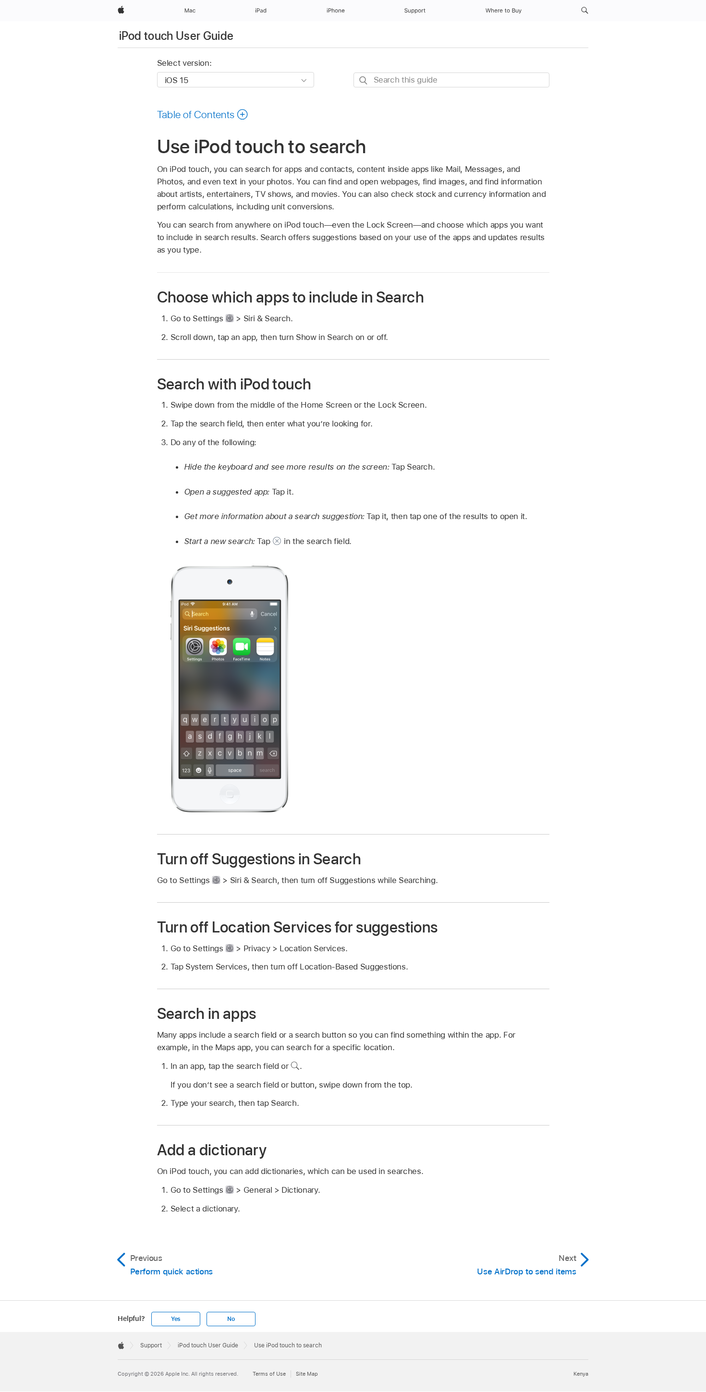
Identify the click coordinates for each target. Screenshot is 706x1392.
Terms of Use (269, 1373)
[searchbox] (451, 80)
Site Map (307, 1373)
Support (151, 1345)
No (231, 1319)
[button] (584, 10)
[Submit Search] (364, 80)
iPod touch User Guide (176, 36)
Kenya (580, 1373)
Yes (176, 1319)
